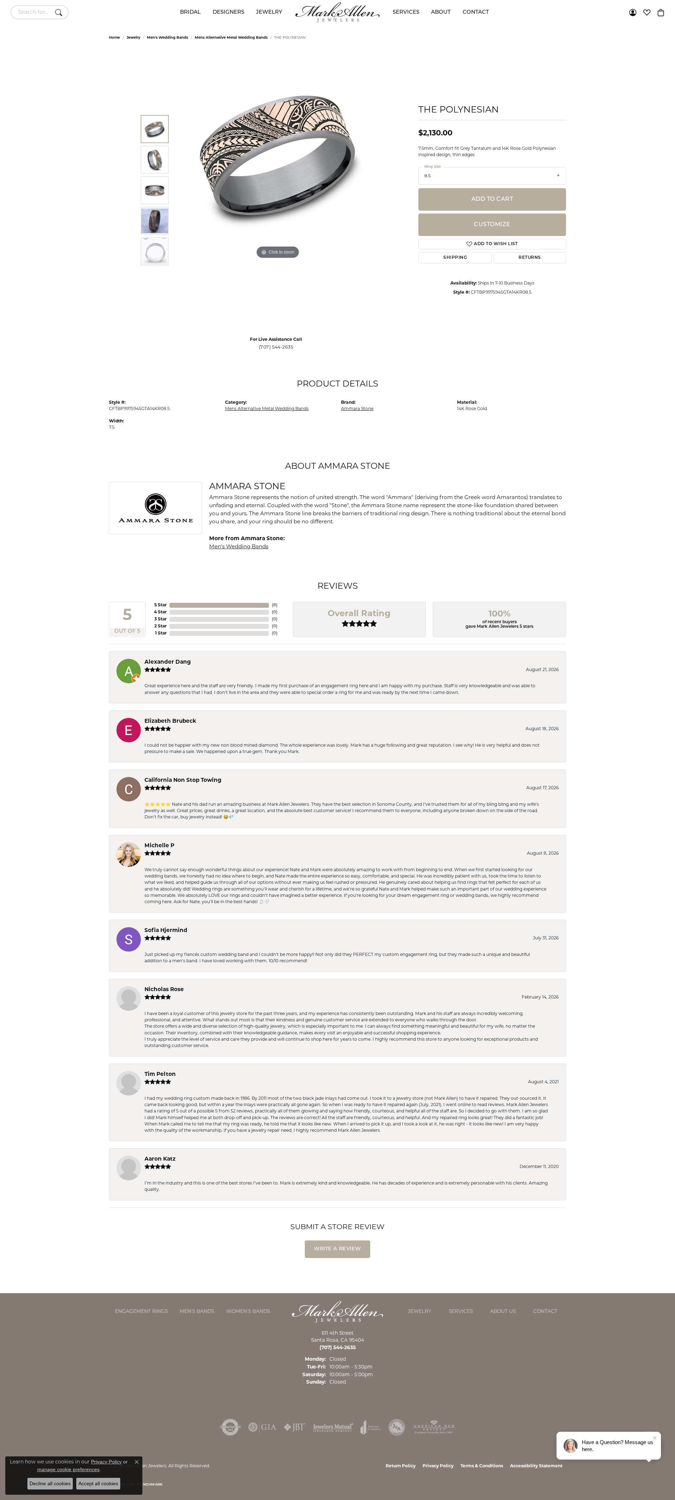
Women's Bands (248, 1311)
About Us (503, 1311)
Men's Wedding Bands (167, 38)
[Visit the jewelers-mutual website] (333, 1427)
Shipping (455, 258)
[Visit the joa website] (370, 1427)
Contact (476, 12)
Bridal (190, 12)
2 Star (160, 626)
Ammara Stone (357, 409)
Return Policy (401, 1466)
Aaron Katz (159, 1159)
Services (406, 12)
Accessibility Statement (536, 1466)
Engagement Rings (141, 1311)
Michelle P (159, 846)
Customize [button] (492, 225)
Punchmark (149, 1485)
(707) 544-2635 (276, 347)
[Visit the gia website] (262, 1427)
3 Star (160, 619)
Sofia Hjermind (165, 930)
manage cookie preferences (68, 1469)
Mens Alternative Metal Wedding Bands (231, 38)
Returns (530, 258)
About (441, 12)
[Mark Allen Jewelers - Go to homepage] (337, 1312)
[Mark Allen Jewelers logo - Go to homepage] (337, 12)
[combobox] (31, 12)
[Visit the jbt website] (294, 1427)
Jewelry (269, 12)
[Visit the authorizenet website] (230, 1427)
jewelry (133, 38)
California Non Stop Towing (182, 780)
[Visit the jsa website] (396, 1427)
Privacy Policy (438, 1466)
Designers (228, 12)
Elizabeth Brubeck (170, 721)
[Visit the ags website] (434, 1427)
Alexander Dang (167, 662)
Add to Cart (492, 199)
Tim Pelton (160, 1074)
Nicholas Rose (164, 989)
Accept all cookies (98, 1483)
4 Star (160, 612)
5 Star (160, 605)
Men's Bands (197, 1311)
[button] (632, 12)
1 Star (161, 633)
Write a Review (337, 1249)
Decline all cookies (50, 1483)
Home (114, 38)
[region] (277, 190)
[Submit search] (60, 12)
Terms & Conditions (482, 1466)
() (274, 605)
